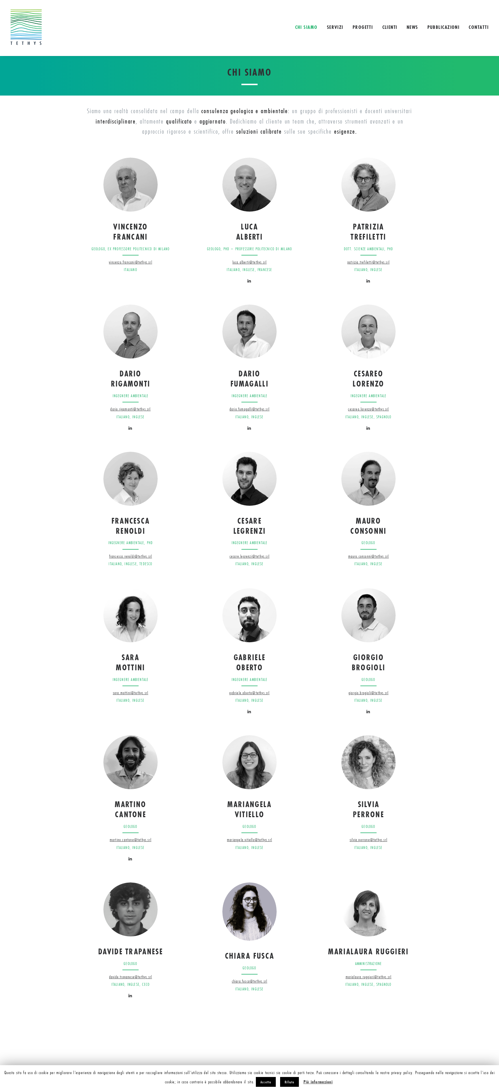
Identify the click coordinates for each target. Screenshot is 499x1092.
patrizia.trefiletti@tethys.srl (368, 262)
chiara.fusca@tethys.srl (249, 981)
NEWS (412, 27)
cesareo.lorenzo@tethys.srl (368, 409)
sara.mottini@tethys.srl (130, 693)
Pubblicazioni (443, 27)
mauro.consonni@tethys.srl (368, 556)
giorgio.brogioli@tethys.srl (368, 693)
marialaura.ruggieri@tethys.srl (369, 977)
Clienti (389, 27)
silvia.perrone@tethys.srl (368, 840)
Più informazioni (318, 1082)
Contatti (479, 27)
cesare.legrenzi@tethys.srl (249, 556)
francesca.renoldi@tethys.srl (130, 556)
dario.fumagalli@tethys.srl (249, 409)
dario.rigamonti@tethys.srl (130, 409)
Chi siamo (306, 27)
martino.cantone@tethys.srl (130, 840)
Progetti (363, 27)
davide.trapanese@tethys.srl (130, 977)
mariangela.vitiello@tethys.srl (249, 840)
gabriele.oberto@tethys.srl (249, 693)
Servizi (335, 27)
